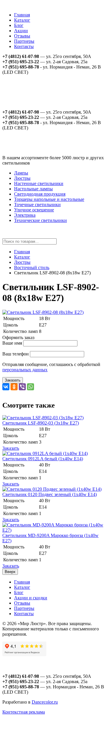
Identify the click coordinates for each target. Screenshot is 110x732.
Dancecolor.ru (45, 701)
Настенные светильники (38, 183)
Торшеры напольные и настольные (49, 199)
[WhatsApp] (30, 386)
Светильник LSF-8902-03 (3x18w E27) (40, 422)
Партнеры (24, 41)
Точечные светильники (37, 204)
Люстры (22, 178)
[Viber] (22, 386)
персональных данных (25, 369)
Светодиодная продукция (39, 193)
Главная (22, 14)
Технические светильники (40, 220)
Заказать (13, 380)
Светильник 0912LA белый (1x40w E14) (42, 458)
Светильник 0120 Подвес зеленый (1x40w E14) (49, 494)
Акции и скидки (30, 597)
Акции (21, 30)
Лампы (21, 172)
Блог (18, 25)
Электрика (24, 215)
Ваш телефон (15, 353)
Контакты (24, 46)
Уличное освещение (34, 209)
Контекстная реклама (23, 711)
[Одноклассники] (14, 386)
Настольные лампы (33, 188)
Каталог (22, 20)
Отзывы (22, 35)
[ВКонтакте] (5, 386)
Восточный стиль (31, 267)
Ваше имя (12, 343)
